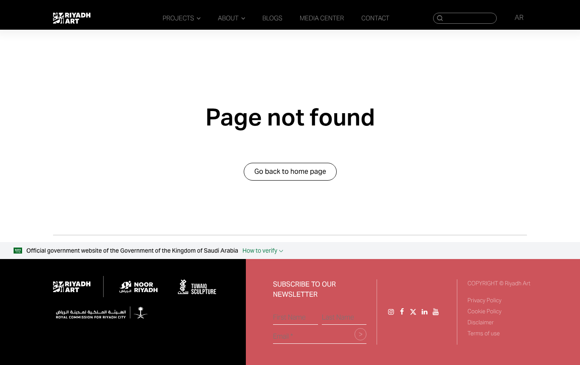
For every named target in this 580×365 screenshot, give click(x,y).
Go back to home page (290, 171)
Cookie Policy (484, 311)
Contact (375, 18)
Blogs (272, 18)
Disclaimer (480, 322)
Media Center (322, 18)
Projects (178, 18)
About (228, 18)
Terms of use (483, 333)
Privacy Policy (484, 300)
